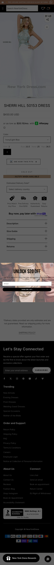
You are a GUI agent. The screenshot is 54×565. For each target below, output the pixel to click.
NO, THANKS (27, 294)
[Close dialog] (51, 265)
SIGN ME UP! (27, 289)
